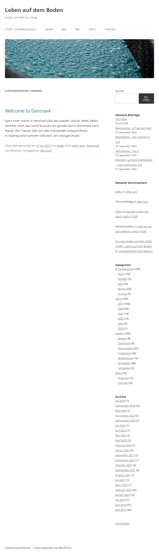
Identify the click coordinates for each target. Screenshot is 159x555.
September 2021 (125, 470)
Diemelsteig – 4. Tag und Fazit (133, 128)
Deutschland (125, 348)
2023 (121, 323)
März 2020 (121, 485)
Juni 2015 (120, 505)
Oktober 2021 (123, 465)
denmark (46, 150)
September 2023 (125, 406)
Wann (49, 29)
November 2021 (125, 460)
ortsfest (122, 279)
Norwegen (124, 363)
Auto (82, 145)
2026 (121, 328)
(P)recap (123, 378)
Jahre (118, 299)
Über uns (131, 192)
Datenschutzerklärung (18, 547)
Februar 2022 (123, 445)
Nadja (60, 145)
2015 (75, 145)
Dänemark (92, 145)
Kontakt (110, 29)
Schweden (124, 368)
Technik (122, 383)
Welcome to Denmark (28, 111)
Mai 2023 (120, 410)
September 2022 (125, 420)
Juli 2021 (120, 480)
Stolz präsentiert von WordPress (52, 547)
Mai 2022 (120, 435)
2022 (121, 318)
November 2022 (125, 415)
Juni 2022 (120, 430)
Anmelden (122, 523)
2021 (121, 313)
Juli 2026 (120, 401)
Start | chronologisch (20, 29)
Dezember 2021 (124, 455)
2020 (121, 308)
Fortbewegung (124, 269)
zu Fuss (122, 294)
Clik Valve (121, 119)
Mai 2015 (120, 510)
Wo (64, 29)
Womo (122, 289)
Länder (119, 333)
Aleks (118, 192)
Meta (92, 29)
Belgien (122, 338)
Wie (77, 29)
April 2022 (121, 440)
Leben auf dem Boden (34, 10)
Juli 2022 (120, 425)
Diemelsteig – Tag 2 (127, 151)
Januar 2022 (122, 450)
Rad (120, 284)
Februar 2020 (123, 490)
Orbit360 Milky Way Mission (136, 251)
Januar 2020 (122, 495)
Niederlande (125, 358)
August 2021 (122, 475)
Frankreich (124, 353)
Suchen (119, 91)
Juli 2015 (120, 500)
